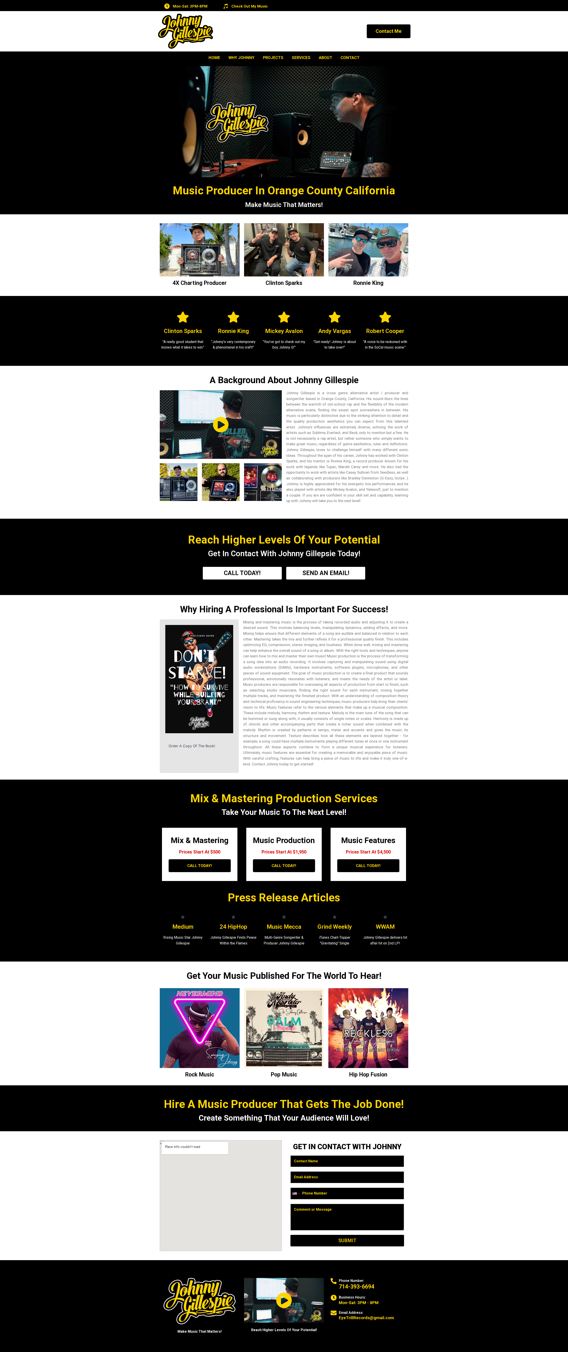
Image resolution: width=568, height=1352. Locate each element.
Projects (273, 57)
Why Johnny (241, 57)
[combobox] (296, 1193)
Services (301, 57)
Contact (350, 57)
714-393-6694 (356, 1286)
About (325, 57)
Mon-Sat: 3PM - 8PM (359, 1302)
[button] (388, 31)
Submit (347, 1240)
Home (214, 57)
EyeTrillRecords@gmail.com (366, 1317)
